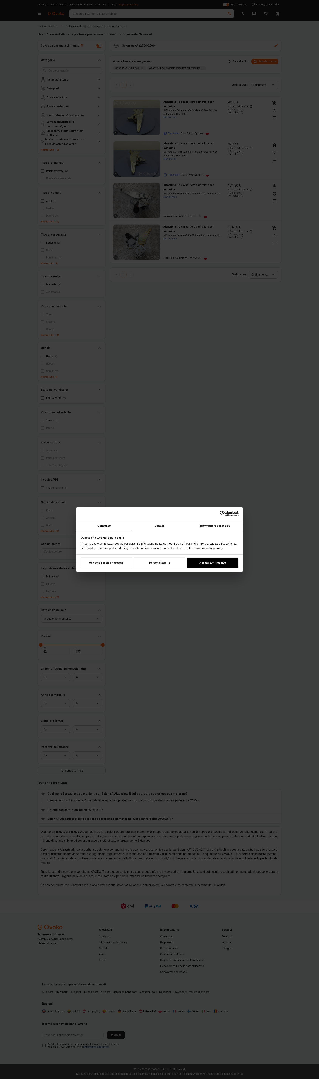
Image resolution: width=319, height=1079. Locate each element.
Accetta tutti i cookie (212, 562)
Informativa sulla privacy (206, 548)
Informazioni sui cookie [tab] (215, 525)
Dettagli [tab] (160, 525)
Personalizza (157, 562)
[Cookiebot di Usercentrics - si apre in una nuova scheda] (222, 513)
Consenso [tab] (104, 525)
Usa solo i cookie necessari (106, 562)
